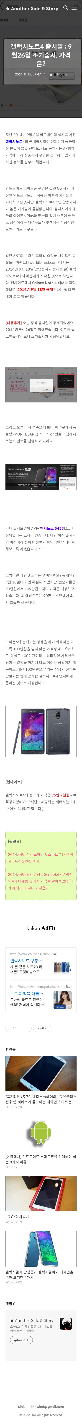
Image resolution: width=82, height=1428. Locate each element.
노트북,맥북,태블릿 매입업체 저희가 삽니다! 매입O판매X (26, 993)
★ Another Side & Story (28, 8)
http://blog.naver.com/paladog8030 (36, 987)
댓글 (10, 1304)
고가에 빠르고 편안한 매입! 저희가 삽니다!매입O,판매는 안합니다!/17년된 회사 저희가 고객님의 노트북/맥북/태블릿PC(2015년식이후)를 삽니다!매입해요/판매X (27, 1002)
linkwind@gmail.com (47, 1406)
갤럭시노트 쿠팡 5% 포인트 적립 (24, 960)
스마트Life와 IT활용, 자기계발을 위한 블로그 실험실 (31, 1328)
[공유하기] (21, 1028)
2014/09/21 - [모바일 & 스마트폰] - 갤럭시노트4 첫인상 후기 (40, 858)
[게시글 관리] (26, 1028)
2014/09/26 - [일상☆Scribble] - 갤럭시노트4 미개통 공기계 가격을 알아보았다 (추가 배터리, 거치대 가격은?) (41, 881)
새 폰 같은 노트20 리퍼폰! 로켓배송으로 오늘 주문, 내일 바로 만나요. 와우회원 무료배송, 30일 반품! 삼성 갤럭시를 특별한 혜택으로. (27, 969)
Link (21, 1406)
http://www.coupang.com (29, 954)
